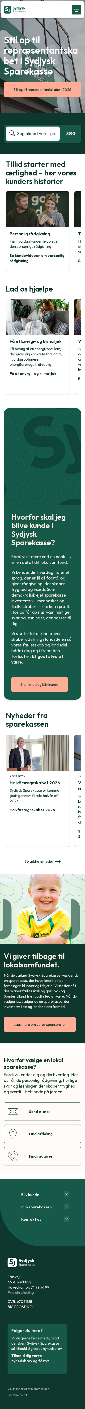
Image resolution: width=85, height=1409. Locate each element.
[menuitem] (36, 9)
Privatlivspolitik (18, 1395)
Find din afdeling (21, 1292)
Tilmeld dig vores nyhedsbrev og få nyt (30, 1358)
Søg (71, 133)
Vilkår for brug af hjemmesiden (28, 1388)
